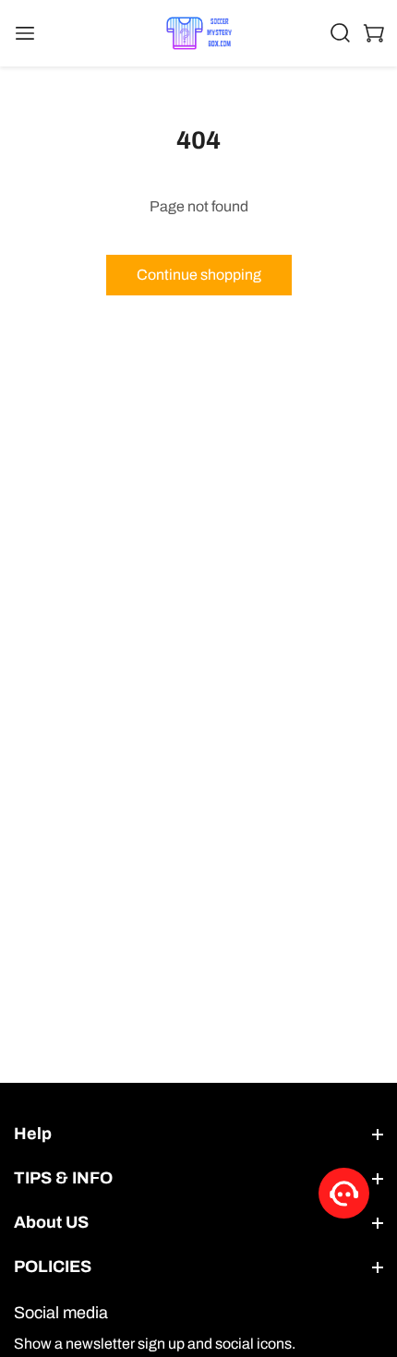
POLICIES (52, 1266)
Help (33, 1133)
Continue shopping (199, 274)
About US (51, 1222)
